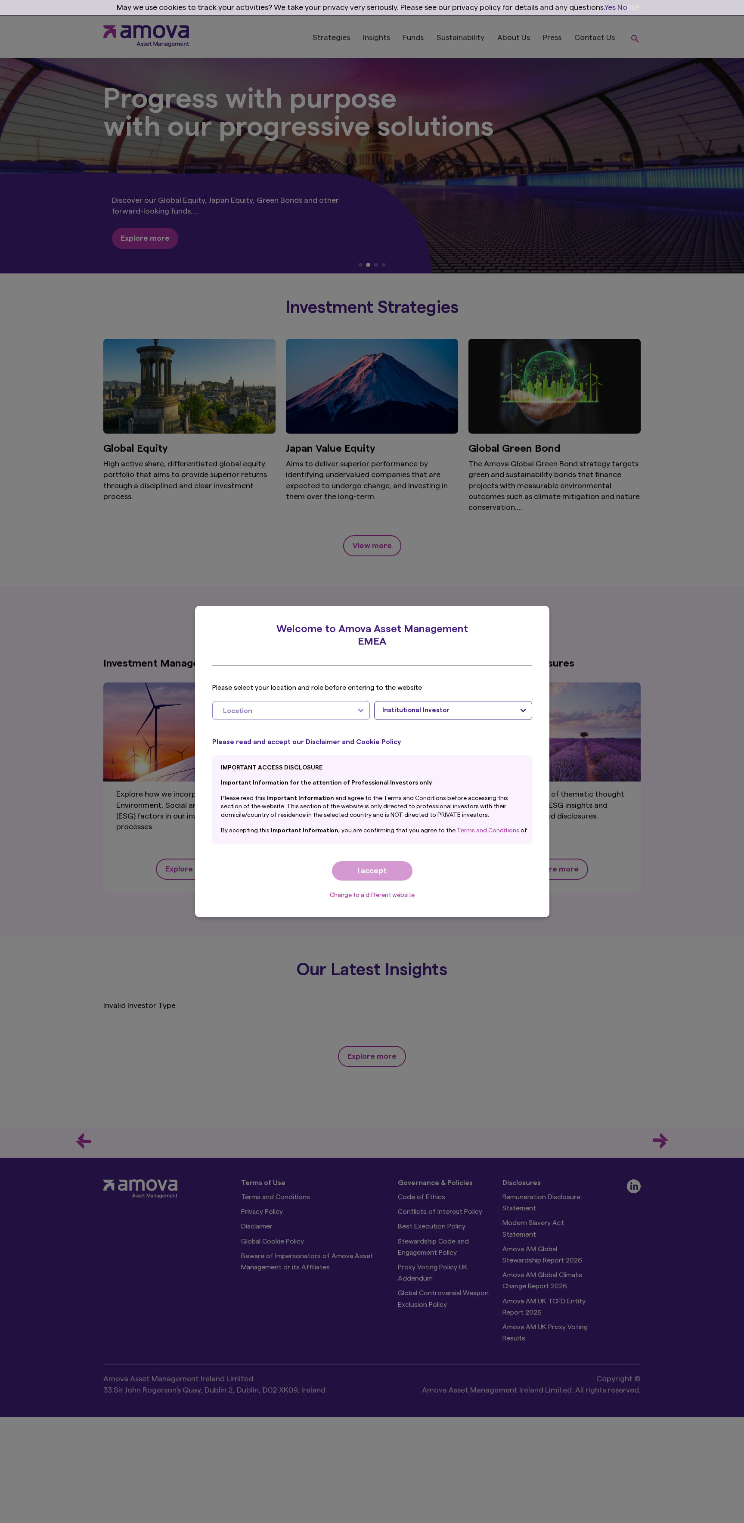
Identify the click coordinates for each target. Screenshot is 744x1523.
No (622, 7)
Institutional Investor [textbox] (416, 710)
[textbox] (283, 710)
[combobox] (291, 710)
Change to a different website (372, 895)
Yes (610, 7)
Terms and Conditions (489, 831)
